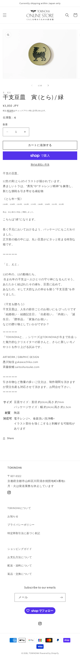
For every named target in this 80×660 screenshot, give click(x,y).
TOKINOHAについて (19, 508)
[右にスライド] (48, 85)
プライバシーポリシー (21, 524)
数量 (5, 124)
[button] (5, 15)
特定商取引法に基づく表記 (23, 533)
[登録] (61, 597)
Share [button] (10, 438)
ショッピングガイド (19, 549)
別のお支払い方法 (40, 164)
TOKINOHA (34, 653)
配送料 (10, 110)
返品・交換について (19, 574)
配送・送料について (19, 565)
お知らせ (12, 516)
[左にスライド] (32, 85)
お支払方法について (19, 557)
